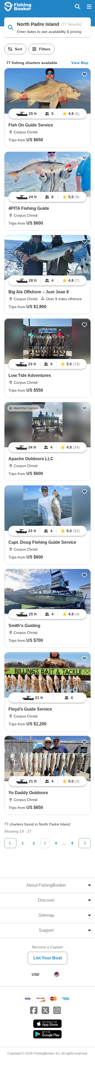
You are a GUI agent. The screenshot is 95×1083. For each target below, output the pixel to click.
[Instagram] (57, 1010)
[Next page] (85, 843)
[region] (47, 114)
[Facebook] (33, 1010)
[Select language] (57, 974)
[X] (45, 1010)
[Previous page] (10, 843)
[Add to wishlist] (84, 74)
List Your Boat (47, 958)
